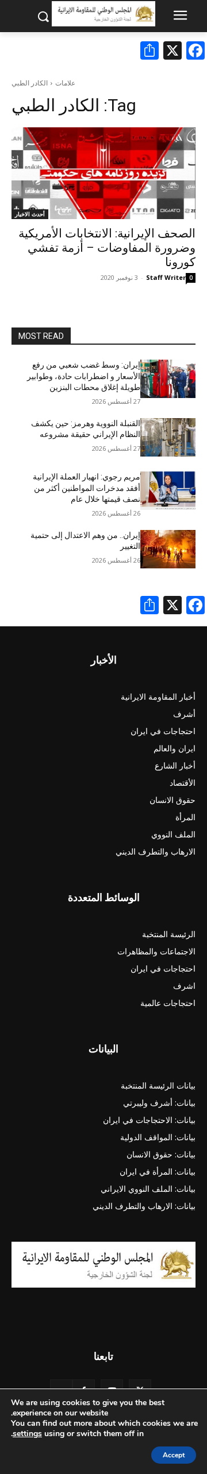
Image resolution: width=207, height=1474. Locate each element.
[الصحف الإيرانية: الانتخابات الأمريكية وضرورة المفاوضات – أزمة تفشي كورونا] (103, 173)
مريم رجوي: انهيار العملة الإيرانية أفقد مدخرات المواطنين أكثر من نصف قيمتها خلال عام (86, 488)
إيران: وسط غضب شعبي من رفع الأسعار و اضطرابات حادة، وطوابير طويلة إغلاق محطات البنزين (83, 376)
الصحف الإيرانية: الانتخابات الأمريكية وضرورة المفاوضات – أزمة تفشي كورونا (106, 248)
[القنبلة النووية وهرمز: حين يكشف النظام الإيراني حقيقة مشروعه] (167, 437)
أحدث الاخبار (30, 214)
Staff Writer (166, 277)
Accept (174, 1455)
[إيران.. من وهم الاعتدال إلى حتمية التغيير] (167, 549)
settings (27, 1434)
